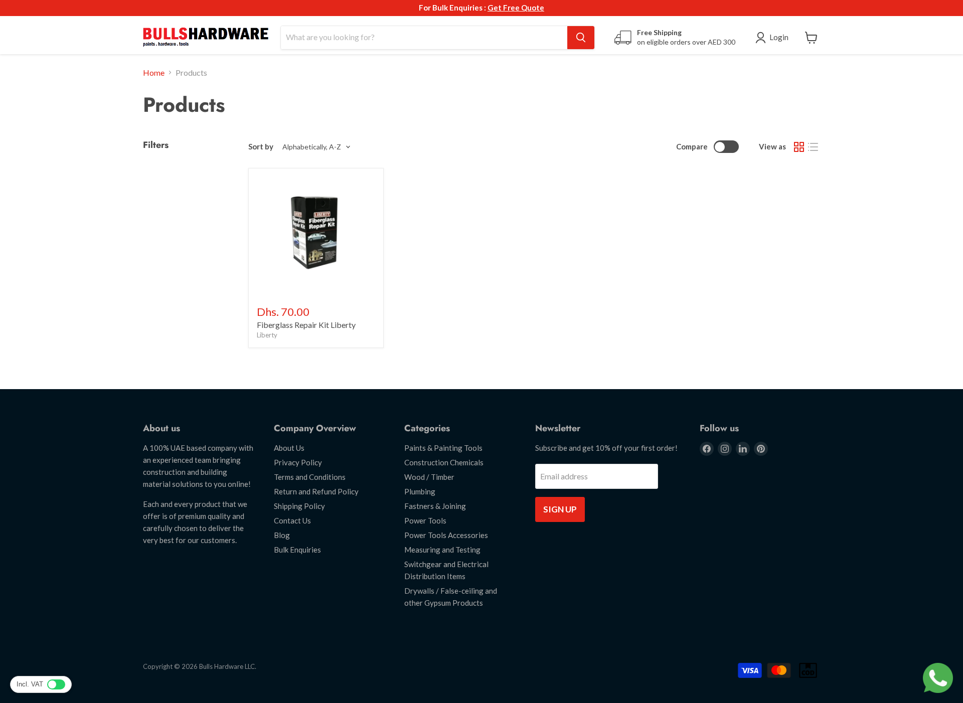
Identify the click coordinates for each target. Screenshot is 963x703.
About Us (289, 447)
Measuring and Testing (442, 549)
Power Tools (425, 520)
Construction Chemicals (444, 462)
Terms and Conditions (310, 476)
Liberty (267, 335)
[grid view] (799, 147)
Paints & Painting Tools (443, 447)
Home (154, 72)
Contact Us (292, 520)
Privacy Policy (298, 462)
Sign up (560, 509)
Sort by (260, 146)
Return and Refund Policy (316, 491)
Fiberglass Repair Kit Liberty (306, 324)
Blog (282, 535)
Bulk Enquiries (297, 549)
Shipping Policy (299, 505)
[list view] (813, 147)
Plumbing (419, 491)
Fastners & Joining (435, 505)
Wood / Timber (429, 476)
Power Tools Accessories (446, 535)
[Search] (580, 37)
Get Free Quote (516, 7)
